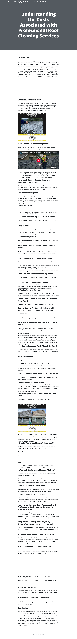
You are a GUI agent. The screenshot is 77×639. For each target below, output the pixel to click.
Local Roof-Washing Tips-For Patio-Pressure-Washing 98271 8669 (27, 2)
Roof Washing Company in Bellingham (49, 351)
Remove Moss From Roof (30, 538)
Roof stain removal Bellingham (32, 489)
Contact (67, 1)
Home (61, 1)
